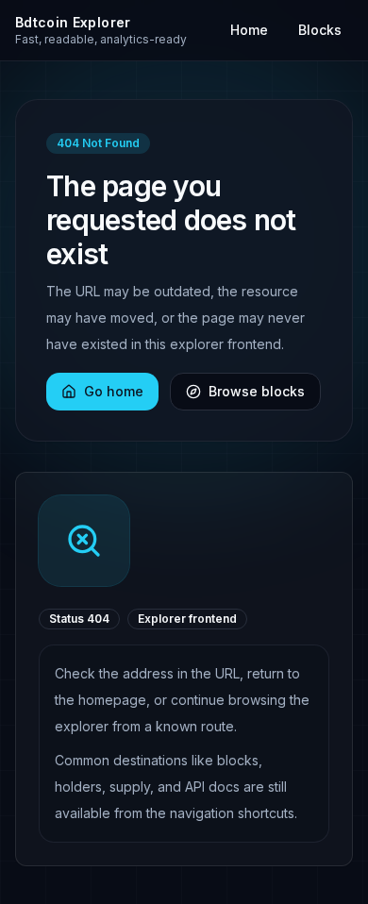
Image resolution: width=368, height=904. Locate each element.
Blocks (320, 30)
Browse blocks (257, 391)
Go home (113, 391)
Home (249, 30)
